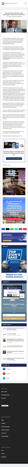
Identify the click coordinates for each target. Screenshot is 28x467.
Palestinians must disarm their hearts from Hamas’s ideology (15, 359)
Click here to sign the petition (14, 219)
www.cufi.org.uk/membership (14, 158)
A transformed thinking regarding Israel (15, 346)
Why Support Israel (5, 394)
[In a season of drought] (4, 334)
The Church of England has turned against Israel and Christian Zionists (14, 175)
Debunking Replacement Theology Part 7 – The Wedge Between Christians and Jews (15, 340)
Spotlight (3, 423)
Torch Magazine (9, 342)
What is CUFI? (4, 391)
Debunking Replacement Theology (18, 341)
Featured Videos (4, 436)
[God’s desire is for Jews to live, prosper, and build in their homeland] (4, 329)
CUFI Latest (3, 433)
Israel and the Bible (5, 426)
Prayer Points (14, 330)
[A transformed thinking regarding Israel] (4, 347)
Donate (2, 453)
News (13, 16)
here (7, 67)
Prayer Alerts (14, 335)
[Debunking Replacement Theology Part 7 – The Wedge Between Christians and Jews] (4, 340)
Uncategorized (18, 16)
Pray (2, 450)
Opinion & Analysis (5, 429)
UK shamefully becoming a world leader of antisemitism (15, 352)
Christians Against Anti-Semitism (17, 353)
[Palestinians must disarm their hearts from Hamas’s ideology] (4, 359)
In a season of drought (11, 333)
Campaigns (3, 456)
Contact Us (3, 398)
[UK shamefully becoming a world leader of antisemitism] (4, 352)
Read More (10, 191)
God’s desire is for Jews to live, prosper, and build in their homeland (16, 329)
